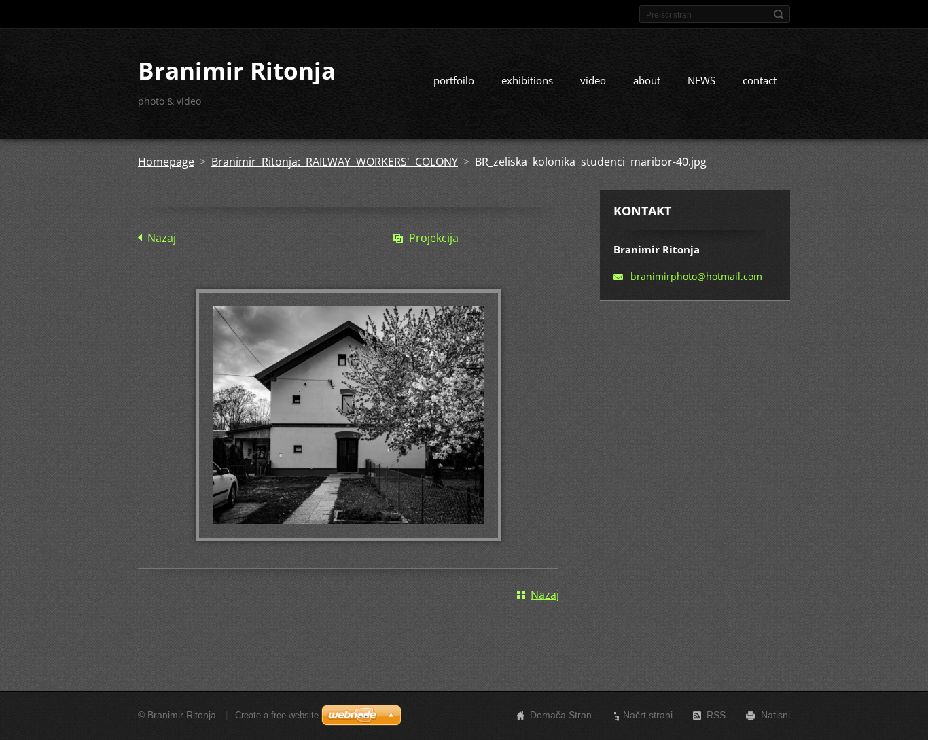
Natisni (775, 714)
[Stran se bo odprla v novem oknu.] (348, 536)
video (593, 80)
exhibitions (527, 80)
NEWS (701, 80)
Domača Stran (561, 714)
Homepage (166, 161)
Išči (778, 14)
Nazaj (161, 237)
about (646, 80)
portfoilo (453, 80)
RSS (716, 714)
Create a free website (277, 715)
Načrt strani (648, 714)
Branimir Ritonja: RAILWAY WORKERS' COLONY (334, 161)
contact (760, 80)
